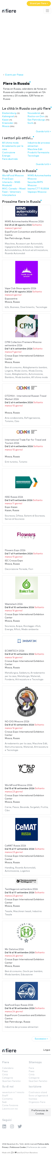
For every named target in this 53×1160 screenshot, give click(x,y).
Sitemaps (35, 1062)
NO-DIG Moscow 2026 (17, 722)
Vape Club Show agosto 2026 (20, 288)
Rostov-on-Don (36, 116)
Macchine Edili (35, 149)
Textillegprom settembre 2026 (21, 889)
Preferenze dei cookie (36, 1147)
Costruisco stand (38, 1092)
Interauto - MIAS (11, 182)
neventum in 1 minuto (13, 1092)
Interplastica (9, 195)
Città (5, 1075)
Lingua (46, 1050)
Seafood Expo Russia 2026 (19, 1005)
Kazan (5, 120)
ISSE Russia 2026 (14, 497)
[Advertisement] (26, 43)
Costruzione (8, 153)
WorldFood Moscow (13, 176)
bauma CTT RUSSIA (38, 189)
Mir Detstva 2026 (14, 949)
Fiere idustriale (10, 159)
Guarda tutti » (43, 132)
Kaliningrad (8, 116)
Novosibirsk (34, 113)
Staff (5, 1096)
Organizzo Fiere (37, 1102)
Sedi (4, 1102)
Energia (6, 156)
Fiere (5, 1062)
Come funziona (10, 1105)
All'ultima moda (10, 143)
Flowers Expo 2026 (15, 550)
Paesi (5, 1071)
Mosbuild (7, 185)
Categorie (7, 1078)
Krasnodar (7, 123)
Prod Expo (7, 179)
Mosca (5, 126)
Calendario (8, 1068)
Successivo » (41, 1039)
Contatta (7, 1099)
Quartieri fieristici (11, 1081)
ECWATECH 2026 (14, 651)
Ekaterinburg (9, 113)
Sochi (30, 123)
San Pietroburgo (36, 120)
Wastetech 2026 (14, 604)
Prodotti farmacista (38, 153)
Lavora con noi (10, 1109)
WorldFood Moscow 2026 (18, 785)
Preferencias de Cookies (39, 1112)
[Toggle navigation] (47, 10)
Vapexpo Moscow (37, 192)
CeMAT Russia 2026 (15, 846)
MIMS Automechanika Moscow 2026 (24, 222)
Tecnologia (33, 156)
